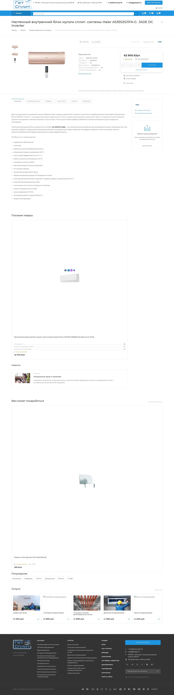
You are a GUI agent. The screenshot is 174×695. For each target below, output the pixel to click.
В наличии (17, 579)
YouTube (137, 664)
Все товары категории (142, 110)
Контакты (106, 672)
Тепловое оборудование (45, 647)
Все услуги (159, 590)
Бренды (105, 652)
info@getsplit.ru (135, 3)
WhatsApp (147, 664)
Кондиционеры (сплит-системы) (48, 644)
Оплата (74, 101)
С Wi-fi (38, 579)
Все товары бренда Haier (143, 113)
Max (152, 664)
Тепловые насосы (43, 663)
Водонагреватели (43, 650)
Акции (104, 640)
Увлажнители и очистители (46, 666)
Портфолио (107, 668)
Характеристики (33, 101)
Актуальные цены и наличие (47, 377)
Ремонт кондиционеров (75, 665)
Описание (17, 101)
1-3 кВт (70, 579)
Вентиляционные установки (47, 672)
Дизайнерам (107, 664)
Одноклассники (142, 664)
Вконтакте (127, 664)
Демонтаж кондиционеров (76, 655)
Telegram (132, 664)
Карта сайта (107, 676)
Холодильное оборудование (46, 653)
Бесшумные (49, 579)
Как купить (61, 101)
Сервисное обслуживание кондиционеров (82, 658)
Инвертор (28, 579)
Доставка (86, 101)
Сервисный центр (73, 673)
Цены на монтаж (73, 644)
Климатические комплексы (46, 669)
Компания (106, 656)
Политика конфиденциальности (138, 677)
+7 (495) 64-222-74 (115, 3)
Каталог (41, 640)
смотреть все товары (155, 402)
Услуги (70, 640)
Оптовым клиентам (110, 660)
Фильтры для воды (43, 660)
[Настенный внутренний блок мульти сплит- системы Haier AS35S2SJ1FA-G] (47, 64)
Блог (104, 644)
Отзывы (48, 101)
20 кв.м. (61, 579)
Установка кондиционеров (76, 647)
